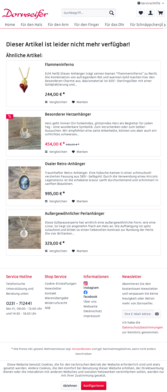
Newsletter (53, 288)
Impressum (92, 316)
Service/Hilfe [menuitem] (150, 3)
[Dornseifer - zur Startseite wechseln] (25, 14)
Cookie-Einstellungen (60, 283)
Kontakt (50, 293)
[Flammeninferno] (24, 84)
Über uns (90, 301)
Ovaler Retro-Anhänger (65, 164)
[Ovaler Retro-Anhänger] (24, 183)
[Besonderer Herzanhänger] (24, 133)
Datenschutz (93, 311)
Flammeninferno (59, 65)
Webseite (91, 306)
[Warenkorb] (160, 13)
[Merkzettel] (140, 13)
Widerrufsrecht (56, 303)
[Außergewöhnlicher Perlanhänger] (24, 232)
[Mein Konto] (150, 13)
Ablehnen (70, 386)
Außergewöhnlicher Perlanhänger (74, 213)
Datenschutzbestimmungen (142, 327)
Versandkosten (81, 348)
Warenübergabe (56, 298)
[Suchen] (111, 13)
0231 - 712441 (19, 303)
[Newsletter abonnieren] (157, 314)
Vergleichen (57, 102)
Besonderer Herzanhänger (68, 114)
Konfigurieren (94, 386)
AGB (47, 308)
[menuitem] (89, 13)
